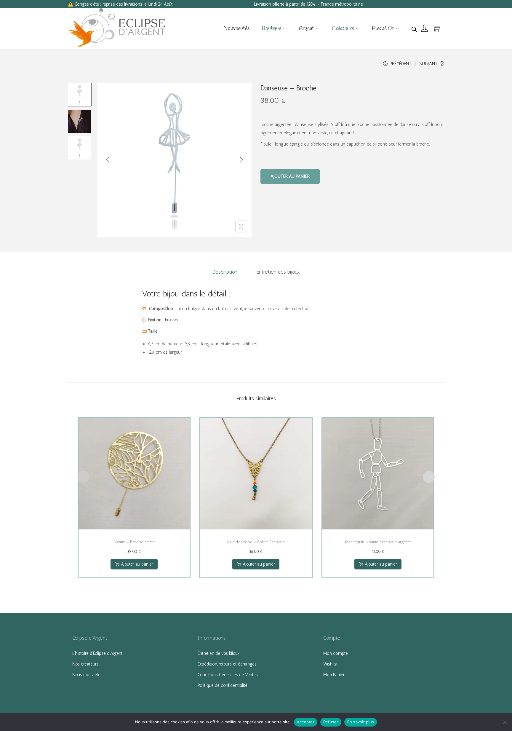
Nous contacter (87, 674)
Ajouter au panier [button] (137, 564)
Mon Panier (334, 674)
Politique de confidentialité (222, 685)
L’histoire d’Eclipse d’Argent (97, 653)
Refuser (330, 721)
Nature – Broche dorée (134, 542)
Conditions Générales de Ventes (228, 674)
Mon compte (335, 653)
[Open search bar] (414, 28)
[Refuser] (505, 722)
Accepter (305, 721)
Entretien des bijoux (278, 272)
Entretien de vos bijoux (218, 653)
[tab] (224, 272)
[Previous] (107, 159)
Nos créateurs (85, 664)
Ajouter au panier (290, 176)
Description (224, 272)
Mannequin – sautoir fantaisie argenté (378, 542)
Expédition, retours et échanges (227, 664)
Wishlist (330, 664)
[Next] (241, 159)
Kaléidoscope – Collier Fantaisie (256, 542)
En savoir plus (360, 721)
